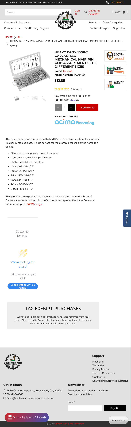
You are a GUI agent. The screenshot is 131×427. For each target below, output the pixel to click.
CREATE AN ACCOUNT (94, 12)
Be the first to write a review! (23, 286)
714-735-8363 (116, 2)
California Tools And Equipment (69, 423)
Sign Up (114, 408)
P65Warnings (34, 204)
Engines (44, 28)
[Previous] (12, 71)
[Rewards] (27, 417)
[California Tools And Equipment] (65, 21)
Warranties (98, 365)
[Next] (46, 71)
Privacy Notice (100, 369)
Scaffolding (31, 28)
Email (71, 402)
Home (8, 37)
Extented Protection (52, 2)
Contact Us (98, 376)
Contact (20, 2)
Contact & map (98, 28)
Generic (67, 70)
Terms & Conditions (103, 373)
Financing (10, 2)
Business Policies (33, 2)
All (20, 37)
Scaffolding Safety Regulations (110, 380)
